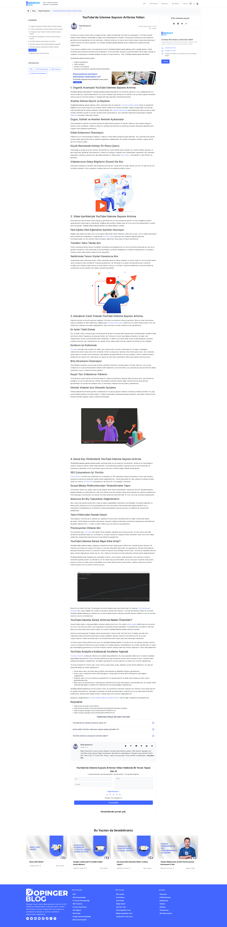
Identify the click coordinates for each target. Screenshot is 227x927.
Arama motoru (75, 476)
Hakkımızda (164, 900)
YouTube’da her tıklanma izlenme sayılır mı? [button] (89, 723)
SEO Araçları (154, 3)
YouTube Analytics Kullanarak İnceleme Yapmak (44, 47)
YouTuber (87, 532)
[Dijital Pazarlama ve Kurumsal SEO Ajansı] (28, 11)
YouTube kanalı (108, 236)
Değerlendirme (112, 791)
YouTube (73, 349)
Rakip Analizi (120, 904)
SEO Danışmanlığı (42, 69)
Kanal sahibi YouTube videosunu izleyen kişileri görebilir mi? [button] (96, 729)
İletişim (185, 3)
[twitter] (125, 746)
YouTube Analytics (77, 656)
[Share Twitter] (182, 23)
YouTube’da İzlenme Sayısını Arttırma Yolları (67, 11)
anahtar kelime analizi (120, 110)
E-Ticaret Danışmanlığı (81, 900)
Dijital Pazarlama (44, 11)
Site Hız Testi (121, 907)
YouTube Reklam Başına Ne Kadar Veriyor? (104, 698)
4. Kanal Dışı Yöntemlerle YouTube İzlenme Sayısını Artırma (45, 37)
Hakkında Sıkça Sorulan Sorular (39, 53)
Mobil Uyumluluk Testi (124, 913)
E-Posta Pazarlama (80, 907)
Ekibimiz (162, 907)
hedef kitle (74, 115)
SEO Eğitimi (175, 3)
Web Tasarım (55, 69)
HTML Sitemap (165, 897)
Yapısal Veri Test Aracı (124, 916)
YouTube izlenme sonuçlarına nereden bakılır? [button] (90, 736)
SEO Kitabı (76, 913)
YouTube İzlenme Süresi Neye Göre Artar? (42, 41)
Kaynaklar (33, 50)
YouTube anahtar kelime (130, 105)
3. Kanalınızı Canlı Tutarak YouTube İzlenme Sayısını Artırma (45, 32)
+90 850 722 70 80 (170, 48)
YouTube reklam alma (114, 323)
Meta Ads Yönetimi (79, 920)
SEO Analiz (120, 894)
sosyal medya (132, 624)
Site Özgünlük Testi (123, 910)
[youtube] (136, 746)
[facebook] (131, 746)
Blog (33, 11)
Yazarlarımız (164, 910)
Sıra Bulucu (120, 897)
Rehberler (165, 3)
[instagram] (141, 746)
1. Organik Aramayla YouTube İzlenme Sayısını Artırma (45, 26)
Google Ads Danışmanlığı (38, 73)
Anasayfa (163, 894)
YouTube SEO (88, 481)
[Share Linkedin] (178, 23)
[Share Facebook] (174, 23)
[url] (152, 746)
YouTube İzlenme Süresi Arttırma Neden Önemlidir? (45, 44)
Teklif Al (165, 61)
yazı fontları (125, 155)
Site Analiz (120, 900)
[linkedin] (146, 746)
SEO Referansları (166, 913)
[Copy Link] (186, 23)
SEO (144, 3)
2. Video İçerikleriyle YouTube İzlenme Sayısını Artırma (46, 29)
